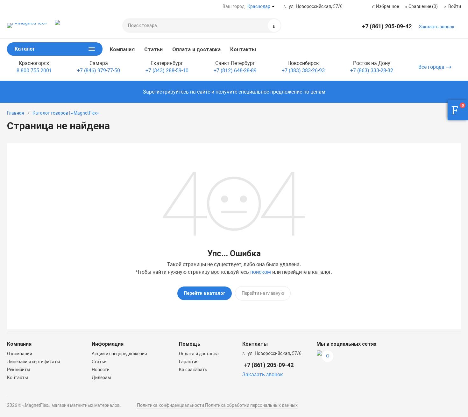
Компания (122, 49)
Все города (432, 67)
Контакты (243, 49)
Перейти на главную (263, 293)
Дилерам (101, 377)
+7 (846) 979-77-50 (98, 70)
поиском (260, 272)
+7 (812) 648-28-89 (235, 70)
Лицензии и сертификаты (33, 361)
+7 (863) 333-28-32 (371, 70)
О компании (19, 353)
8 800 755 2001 (34, 70)
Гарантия (189, 361)
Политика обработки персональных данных (251, 405)
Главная (15, 113)
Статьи (153, 49)
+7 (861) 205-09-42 (387, 26)
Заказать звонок (437, 26)
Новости (101, 369)
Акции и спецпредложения (119, 353)
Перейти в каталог (204, 293)
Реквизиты (18, 369)
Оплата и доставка (196, 49)
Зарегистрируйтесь (166, 92)
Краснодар (258, 6)
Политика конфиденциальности (170, 405)
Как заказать (193, 369)
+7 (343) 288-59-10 (166, 70)
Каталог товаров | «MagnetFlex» (65, 113)
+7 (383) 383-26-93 (303, 70)
